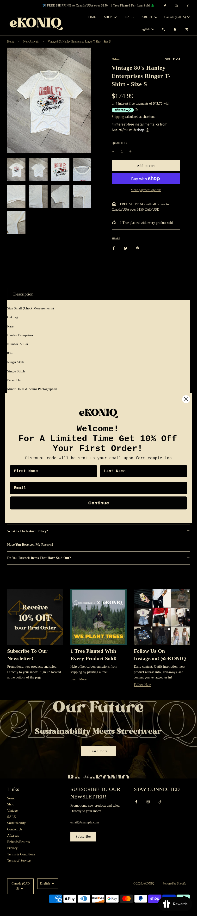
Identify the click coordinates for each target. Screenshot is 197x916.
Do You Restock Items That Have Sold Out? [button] (39, 558)
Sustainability (16, 823)
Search (11, 798)
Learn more (98, 751)
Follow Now (142, 684)
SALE (129, 17)
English (145, 29)
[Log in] (175, 29)
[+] (130, 152)
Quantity (119, 143)
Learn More (78, 679)
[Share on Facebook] (113, 248)
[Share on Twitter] (125, 248)
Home (91, 17)
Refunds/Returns (18, 842)
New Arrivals (31, 41)
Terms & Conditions (21, 854)
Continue (98, 503)
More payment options (146, 190)
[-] (113, 152)
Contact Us (14, 829)
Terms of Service (19, 860)
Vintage (12, 810)
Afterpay (13, 835)
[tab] (23, 294)
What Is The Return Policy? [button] (27, 531)
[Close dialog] (186, 399)
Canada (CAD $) (175, 17)
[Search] (163, 29)
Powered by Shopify (174, 883)
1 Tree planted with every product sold (146, 223)
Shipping (118, 117)
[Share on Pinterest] (137, 248)
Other (116, 59)
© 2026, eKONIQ (143, 883)
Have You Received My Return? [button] (30, 544)
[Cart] (187, 29)
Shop (10, 804)
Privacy (12, 848)
